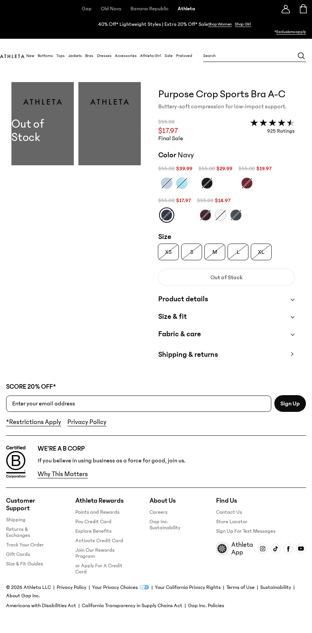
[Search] (301, 55)
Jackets (75, 56)
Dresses (104, 56)
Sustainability (275, 587)
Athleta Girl (150, 56)
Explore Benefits (93, 531)
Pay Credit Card (93, 522)
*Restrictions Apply (33, 422)
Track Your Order (25, 545)
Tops (60, 56)
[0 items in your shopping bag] (303, 8)
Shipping (15, 520)
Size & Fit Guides (24, 564)
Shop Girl (243, 24)
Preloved (184, 56)
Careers (158, 512)
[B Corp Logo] (15, 462)
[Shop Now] (156, 28)
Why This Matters (63, 474)
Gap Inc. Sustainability (165, 525)
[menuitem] (30, 56)
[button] (76, 228)
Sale (169, 56)
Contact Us (229, 512)
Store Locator (231, 522)
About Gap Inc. (23, 596)
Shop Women (220, 24)
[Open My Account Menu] (285, 8)
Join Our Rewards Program (95, 553)
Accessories (126, 56)
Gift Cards (18, 554)
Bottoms (45, 56)
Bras (89, 56)
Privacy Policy (87, 422)
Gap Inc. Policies (206, 606)
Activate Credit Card (99, 541)
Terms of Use (240, 587)
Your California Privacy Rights (188, 587)
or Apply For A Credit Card (99, 569)
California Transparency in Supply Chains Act (132, 606)
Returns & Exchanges (18, 532)
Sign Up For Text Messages (245, 531)
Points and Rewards (97, 512)
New (30, 56)
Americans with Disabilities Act (41, 606)
